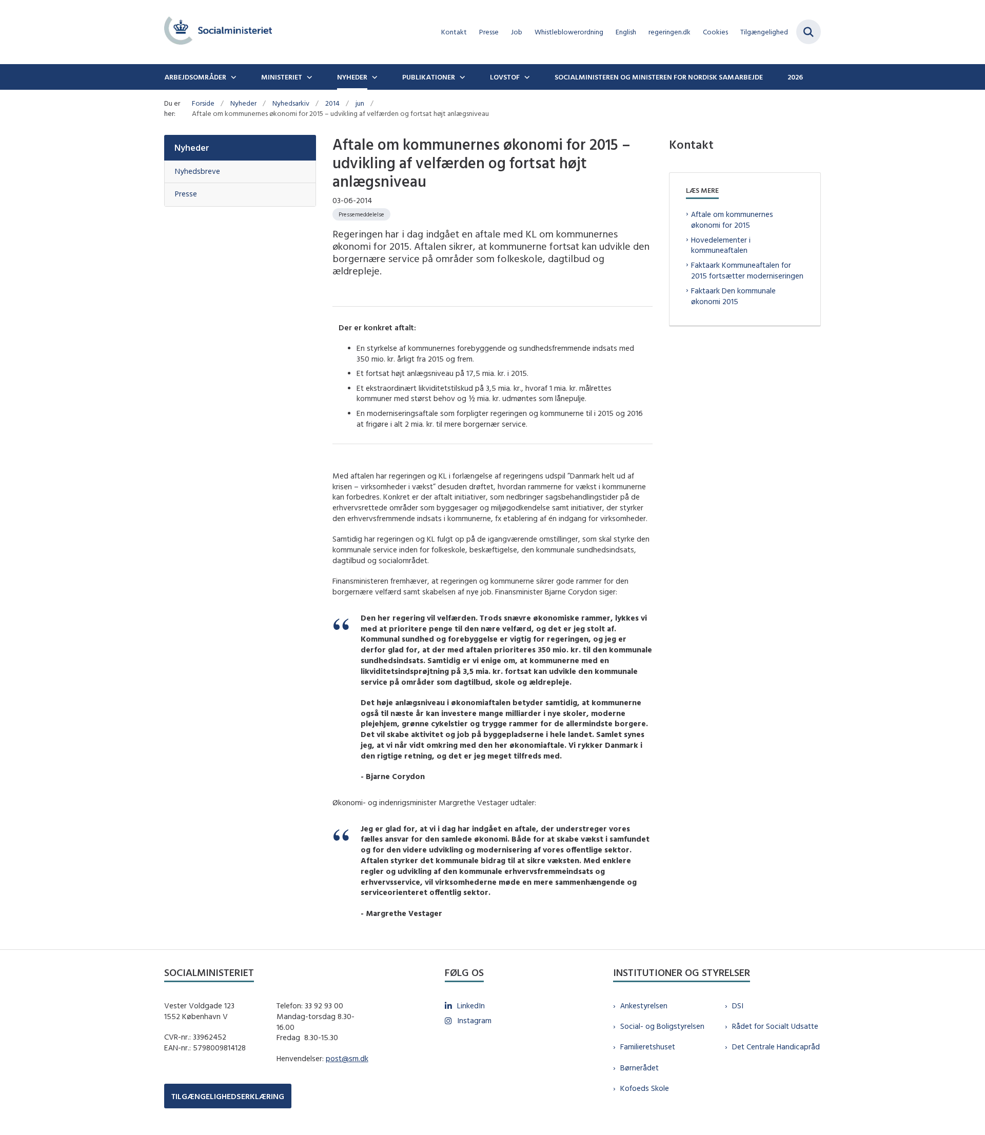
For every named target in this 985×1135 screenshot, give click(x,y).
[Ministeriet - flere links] (308, 77)
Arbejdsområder (195, 77)
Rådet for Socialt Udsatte (775, 1026)
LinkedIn (471, 1005)
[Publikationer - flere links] (461, 77)
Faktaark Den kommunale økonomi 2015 (733, 296)
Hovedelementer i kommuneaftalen (721, 245)
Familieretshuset (647, 1046)
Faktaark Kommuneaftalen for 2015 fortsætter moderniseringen (747, 270)
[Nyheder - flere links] (373, 77)
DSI (737, 1005)
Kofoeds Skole (644, 1088)
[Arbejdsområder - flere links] (232, 77)
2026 (795, 77)
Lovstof (505, 77)
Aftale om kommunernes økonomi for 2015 (732, 219)
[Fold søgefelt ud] (808, 31)
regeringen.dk (669, 32)
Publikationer (428, 77)
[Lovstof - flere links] (526, 77)
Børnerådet (639, 1067)
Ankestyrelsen (643, 1005)
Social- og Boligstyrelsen (662, 1026)
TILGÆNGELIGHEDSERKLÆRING (227, 1096)
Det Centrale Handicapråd (776, 1046)
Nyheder (352, 77)
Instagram (474, 1020)
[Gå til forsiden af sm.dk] (218, 32)
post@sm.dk (347, 1058)
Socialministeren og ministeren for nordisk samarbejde (659, 77)
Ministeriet (281, 77)
